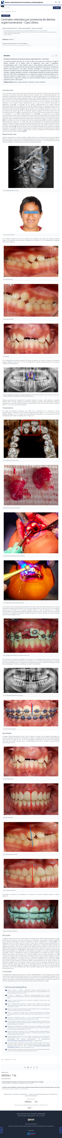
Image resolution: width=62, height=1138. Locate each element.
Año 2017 (14, 11)
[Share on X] (34, 1067)
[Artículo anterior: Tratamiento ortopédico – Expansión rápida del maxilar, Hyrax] (1, 1130)
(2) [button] (15, 104)
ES (52, 55)
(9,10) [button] (24, 131)
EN (56, 55)
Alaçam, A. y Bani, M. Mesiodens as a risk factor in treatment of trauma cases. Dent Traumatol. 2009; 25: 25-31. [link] (31, 1001)
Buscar (57, 8)
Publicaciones (8, 11)
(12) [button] (58, 954)
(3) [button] (22, 109)
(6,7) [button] (4, 120)
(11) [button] (23, 949)
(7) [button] (44, 120)
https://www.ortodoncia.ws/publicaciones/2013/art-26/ (20, 1040)
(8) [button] (15, 126)
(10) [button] (56, 941)
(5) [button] (39, 114)
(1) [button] (29, 96)
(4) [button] (19, 112)
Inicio (2, 11)
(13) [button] (19, 965)
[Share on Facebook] (31, 1067)
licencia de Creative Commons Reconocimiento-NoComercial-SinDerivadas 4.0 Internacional (31, 1126)
